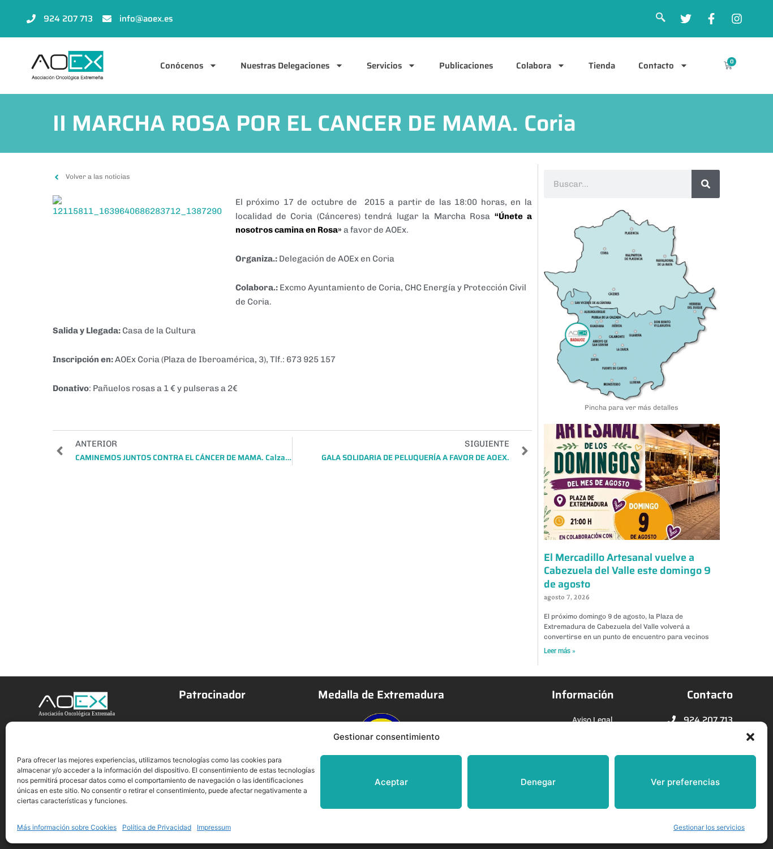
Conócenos (181, 65)
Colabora (533, 65)
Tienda (602, 65)
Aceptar (391, 782)
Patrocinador (212, 695)
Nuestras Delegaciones (285, 65)
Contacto (656, 65)
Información (583, 695)
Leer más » (560, 651)
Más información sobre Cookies (67, 827)
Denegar (538, 782)
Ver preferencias (685, 782)
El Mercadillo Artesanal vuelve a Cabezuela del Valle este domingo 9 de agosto (627, 571)
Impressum (214, 827)
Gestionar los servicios (709, 827)
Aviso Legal (592, 719)
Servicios (384, 65)
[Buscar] (706, 184)
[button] (750, 737)
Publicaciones (466, 65)
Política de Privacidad (156, 827)
